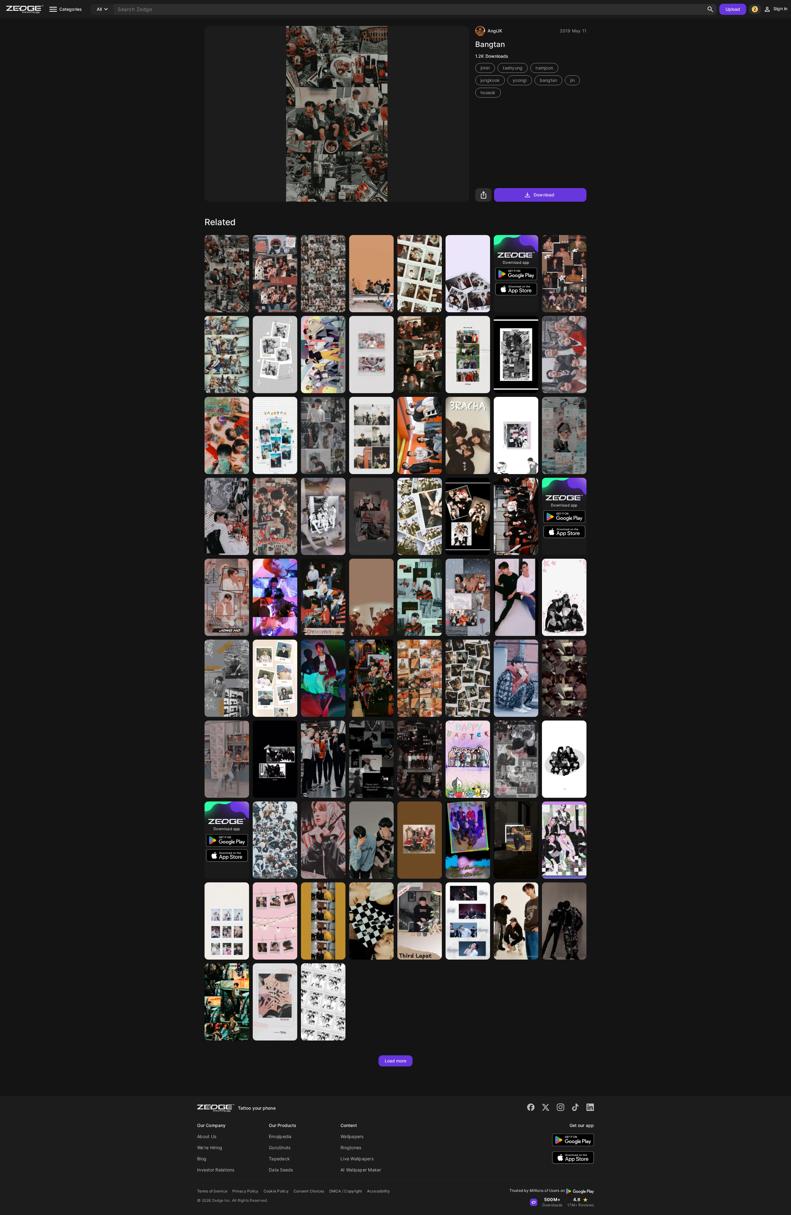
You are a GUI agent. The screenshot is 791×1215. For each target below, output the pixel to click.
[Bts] (275, 435)
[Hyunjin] (516, 354)
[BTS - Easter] (468, 759)
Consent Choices (309, 1191)
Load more (396, 1060)
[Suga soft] (564, 435)
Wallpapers (352, 1136)
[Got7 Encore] (275, 759)
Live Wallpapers (357, 1158)
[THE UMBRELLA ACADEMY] (419, 354)
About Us (206, 1136)
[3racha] (468, 435)
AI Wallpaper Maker (361, 1169)
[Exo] (468, 354)
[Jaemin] (371, 516)
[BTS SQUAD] (227, 273)
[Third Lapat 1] (419, 921)
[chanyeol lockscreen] (419, 273)
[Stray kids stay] (275, 1002)
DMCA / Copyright (345, 1191)
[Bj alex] (516, 435)
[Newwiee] (323, 435)
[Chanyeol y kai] (468, 678)
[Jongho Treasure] (227, 597)
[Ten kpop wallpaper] (516, 759)
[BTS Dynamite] (323, 597)
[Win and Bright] (323, 921)
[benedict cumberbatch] (275, 921)
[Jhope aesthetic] (227, 759)
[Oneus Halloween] (371, 678)
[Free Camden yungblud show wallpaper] (227, 1002)
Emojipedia (280, 1136)
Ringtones (351, 1147)
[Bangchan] (227, 678)
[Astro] (323, 1002)
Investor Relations (216, 1169)
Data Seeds (281, 1169)
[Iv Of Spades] (419, 678)
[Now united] (227, 354)
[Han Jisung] (323, 678)
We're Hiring (209, 1147)
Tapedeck (279, 1158)
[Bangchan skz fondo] (516, 840)
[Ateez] (419, 840)
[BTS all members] (564, 354)
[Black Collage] (371, 759)
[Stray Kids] (275, 354)
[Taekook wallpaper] (371, 840)
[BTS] (419, 435)
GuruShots (279, 1147)
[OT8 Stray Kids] (468, 516)
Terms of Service (212, 1191)
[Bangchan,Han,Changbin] (516, 921)
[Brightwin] (516, 597)
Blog (201, 1158)
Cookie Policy (276, 1191)
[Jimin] (564, 678)
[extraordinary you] (227, 921)
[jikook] (564, 921)
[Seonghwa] (419, 597)
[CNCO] (275, 273)
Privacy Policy (245, 1191)
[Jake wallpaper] (275, 597)
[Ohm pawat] (275, 516)
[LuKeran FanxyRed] (227, 516)
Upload (732, 9)
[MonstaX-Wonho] (371, 354)
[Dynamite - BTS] (323, 354)
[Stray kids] (564, 759)
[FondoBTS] (564, 273)
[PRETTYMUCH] (564, 840)
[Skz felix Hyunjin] (371, 921)
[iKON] (371, 273)
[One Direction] (323, 273)
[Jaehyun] (371, 435)
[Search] (710, 9)
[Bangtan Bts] (275, 678)
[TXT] (227, 435)
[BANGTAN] (564, 597)
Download (544, 194)
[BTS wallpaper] (323, 516)
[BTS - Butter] (468, 840)
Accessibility (378, 1191)
